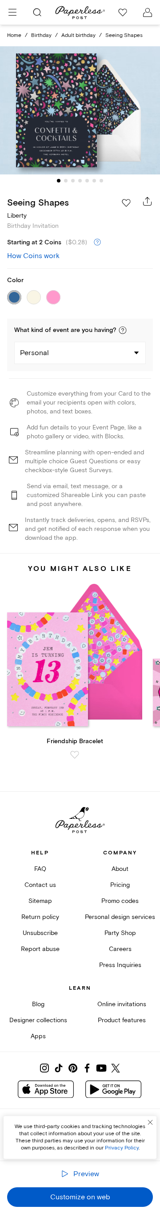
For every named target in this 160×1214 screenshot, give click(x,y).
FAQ (40, 869)
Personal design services (120, 917)
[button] (122, 330)
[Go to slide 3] (73, 180)
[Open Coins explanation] (97, 242)
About (120, 869)
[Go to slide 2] (66, 180)
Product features (122, 1020)
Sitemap (40, 901)
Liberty (17, 215)
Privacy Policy (122, 1148)
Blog (38, 1004)
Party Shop (120, 933)
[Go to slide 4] (80, 180)
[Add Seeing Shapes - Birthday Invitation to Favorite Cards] (126, 203)
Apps (38, 1036)
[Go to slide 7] (101, 180)
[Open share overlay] (147, 201)
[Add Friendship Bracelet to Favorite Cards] (74, 754)
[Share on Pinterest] (73, 1068)
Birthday (41, 35)
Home (14, 35)
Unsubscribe (40, 933)
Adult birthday (78, 35)
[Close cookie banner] (150, 1122)
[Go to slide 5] (87, 180)
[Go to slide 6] (94, 180)
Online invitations (121, 1004)
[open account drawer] (147, 12)
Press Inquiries (120, 965)
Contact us (40, 885)
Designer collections (38, 1020)
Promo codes (120, 901)
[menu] (12, 12)
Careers (120, 949)
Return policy (40, 917)
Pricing (120, 885)
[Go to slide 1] (58, 180)
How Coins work (33, 255)
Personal (34, 352)
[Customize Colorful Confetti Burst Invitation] (80, 110)
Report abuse (40, 949)
